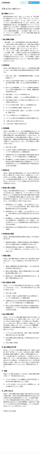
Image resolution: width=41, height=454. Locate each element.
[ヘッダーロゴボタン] (5, 2)
